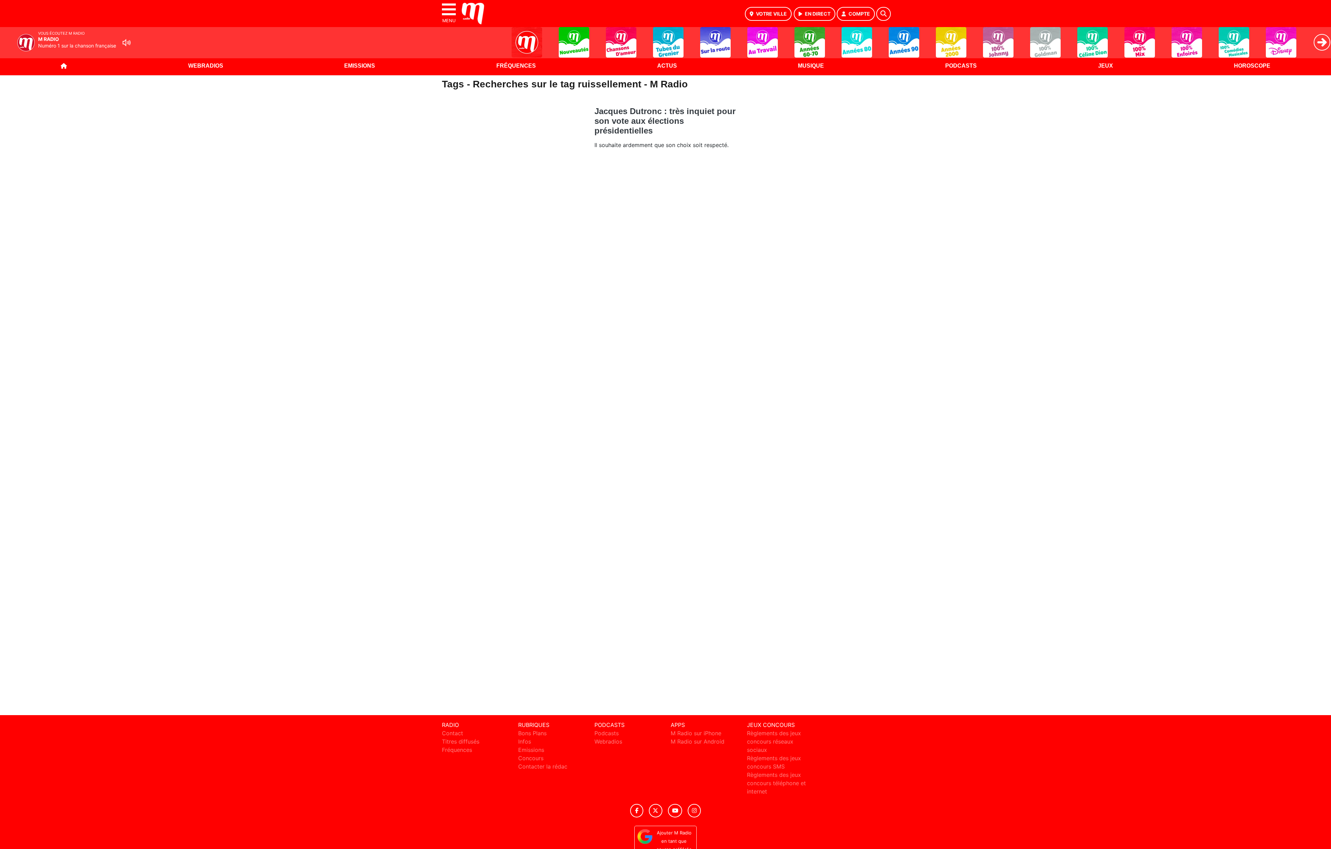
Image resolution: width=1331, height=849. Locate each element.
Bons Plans (532, 733)
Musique (811, 66)
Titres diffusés (460, 741)
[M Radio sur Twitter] (655, 810)
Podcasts (961, 66)
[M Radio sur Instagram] (694, 810)
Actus (667, 66)
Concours (530, 758)
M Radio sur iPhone (696, 733)
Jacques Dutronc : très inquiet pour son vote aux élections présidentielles (665, 120)
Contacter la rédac (542, 766)
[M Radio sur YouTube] (675, 810)
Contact (452, 733)
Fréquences (516, 66)
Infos (524, 741)
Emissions (359, 66)
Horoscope (1252, 66)
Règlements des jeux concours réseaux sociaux (774, 741)
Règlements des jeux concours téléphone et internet (776, 783)
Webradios (205, 66)
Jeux (1105, 66)
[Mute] (126, 42)
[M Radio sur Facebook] (636, 810)
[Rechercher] (883, 14)
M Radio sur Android (697, 741)
